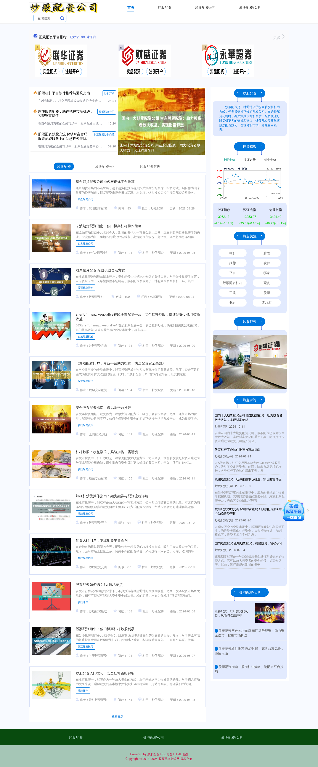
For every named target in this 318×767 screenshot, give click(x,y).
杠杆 (232, 253)
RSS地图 (166, 754)
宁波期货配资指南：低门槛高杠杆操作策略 (108, 225)
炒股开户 (109, 93)
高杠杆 (267, 302)
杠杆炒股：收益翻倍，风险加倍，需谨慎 (107, 451)
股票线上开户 (85, 287)
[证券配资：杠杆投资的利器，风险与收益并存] (269, 613)
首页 (130, 7)
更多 (277, 37)
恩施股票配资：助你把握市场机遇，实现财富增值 (65, 113)
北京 (232, 302)
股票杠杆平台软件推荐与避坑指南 (64, 92)
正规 (232, 292)
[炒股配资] (63, 7)
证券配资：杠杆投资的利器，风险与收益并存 (231, 613)
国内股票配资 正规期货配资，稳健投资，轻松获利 (248, 543)
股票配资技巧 (85, 380)
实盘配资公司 (85, 199)
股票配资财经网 (169, 758)
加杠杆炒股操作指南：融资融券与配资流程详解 (112, 495)
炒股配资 (165, 7)
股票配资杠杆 (232, 282)
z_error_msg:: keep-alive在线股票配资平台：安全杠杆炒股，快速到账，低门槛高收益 (138, 316)
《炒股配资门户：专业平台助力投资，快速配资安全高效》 (121, 363)
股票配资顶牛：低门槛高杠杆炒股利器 (105, 628)
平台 (232, 272)
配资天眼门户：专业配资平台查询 (102, 540)
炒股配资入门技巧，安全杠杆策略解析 (105, 673)
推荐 (232, 262)
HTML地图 (180, 754)
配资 (266, 282)
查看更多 (118, 716)
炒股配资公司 (205, 7)
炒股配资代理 (249, 7)
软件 (266, 262)
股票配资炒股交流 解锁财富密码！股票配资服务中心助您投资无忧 (64, 136)
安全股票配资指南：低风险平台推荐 (103, 407)
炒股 (266, 253)
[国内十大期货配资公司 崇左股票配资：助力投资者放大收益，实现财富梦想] (161, 121)
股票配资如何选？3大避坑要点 (99, 584)
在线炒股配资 (85, 336)
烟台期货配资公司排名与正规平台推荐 (105, 181)
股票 (266, 292)
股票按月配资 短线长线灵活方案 (100, 270)
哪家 (266, 272)
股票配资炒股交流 (104, 134)
